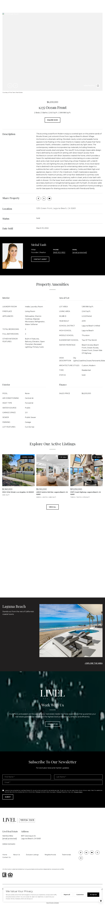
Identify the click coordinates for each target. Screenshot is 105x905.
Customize (80, 894)
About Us (16, 855)
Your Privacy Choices (52, 902)
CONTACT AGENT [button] (40, 259)
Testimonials (66, 855)
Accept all (93, 894)
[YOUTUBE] (92, 852)
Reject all (67, 894)
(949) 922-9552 (59, 252)
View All (52, 507)
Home (4, 855)
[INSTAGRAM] (81, 858)
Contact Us (6, 857)
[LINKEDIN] (86, 852)
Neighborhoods (50, 855)
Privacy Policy (78, 792)
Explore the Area (94, 663)
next (15, 85)
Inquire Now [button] (52, 120)
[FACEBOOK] (81, 852)
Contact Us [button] (53, 724)
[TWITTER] (97, 852)
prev (10, 85)
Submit (8, 797)
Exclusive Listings (32, 855)
